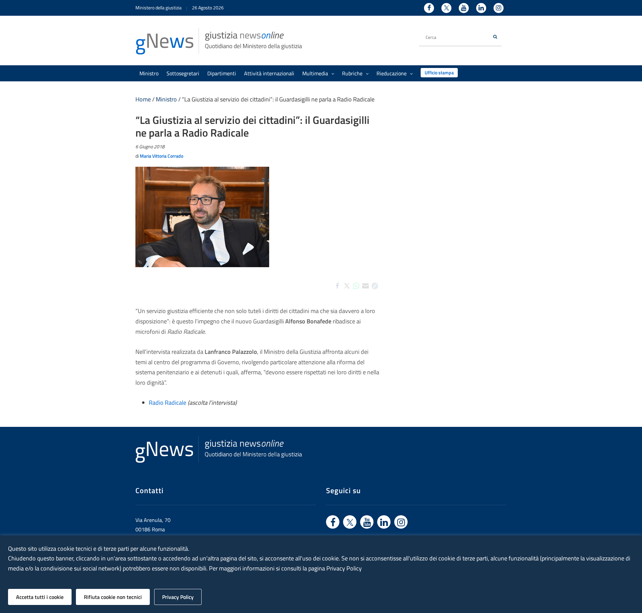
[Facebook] (337, 292)
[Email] (365, 292)
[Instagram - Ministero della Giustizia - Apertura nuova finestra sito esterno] (499, 8)
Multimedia (315, 73)
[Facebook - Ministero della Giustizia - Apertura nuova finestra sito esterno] (429, 8)
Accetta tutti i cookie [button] (40, 597)
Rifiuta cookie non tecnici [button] (113, 597)
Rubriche (352, 73)
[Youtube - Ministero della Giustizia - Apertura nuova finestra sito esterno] (464, 8)
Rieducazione (392, 73)
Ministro (148, 73)
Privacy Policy (178, 597)
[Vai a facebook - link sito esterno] (332, 522)
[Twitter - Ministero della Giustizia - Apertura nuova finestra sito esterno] (446, 8)
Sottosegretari (183, 73)
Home (143, 99)
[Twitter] (346, 292)
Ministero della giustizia (158, 7)
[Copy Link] (375, 292)
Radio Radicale (167, 402)
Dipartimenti (221, 73)
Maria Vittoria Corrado (161, 155)
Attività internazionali (269, 73)
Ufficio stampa (439, 72)
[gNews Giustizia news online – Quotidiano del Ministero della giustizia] (219, 40)
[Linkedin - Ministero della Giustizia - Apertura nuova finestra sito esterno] (481, 8)
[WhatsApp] (356, 292)
